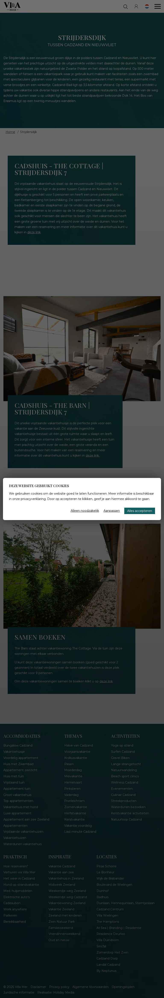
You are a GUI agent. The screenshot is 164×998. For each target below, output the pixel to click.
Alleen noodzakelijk (85, 511)
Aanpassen (112, 511)
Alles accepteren (139, 511)
